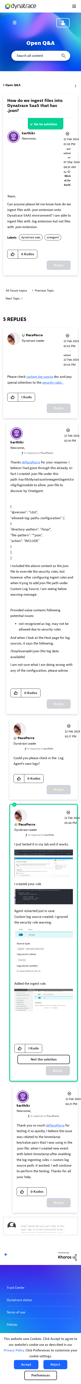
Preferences (40, 1375)
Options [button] (75, 85)
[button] (26, 1364)
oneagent (53, 237)
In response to (38, 453)
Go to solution (45, 124)
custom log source (39, 377)
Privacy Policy (14, 1350)
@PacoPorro (31, 462)
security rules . (52, 383)
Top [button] (5, 1255)
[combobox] (40, 56)
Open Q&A (12, 85)
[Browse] (16, 22)
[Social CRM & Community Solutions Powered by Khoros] (67, 1256)
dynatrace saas (30, 237)
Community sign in (63, 22)
